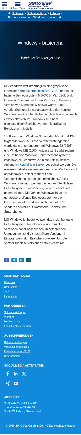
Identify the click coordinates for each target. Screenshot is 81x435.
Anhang (55, 13)
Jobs (7, 291)
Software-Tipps (37, 13)
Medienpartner (12, 321)
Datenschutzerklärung (62, 425)
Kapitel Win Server (32, 164)
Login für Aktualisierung (17, 326)
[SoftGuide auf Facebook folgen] (7, 373)
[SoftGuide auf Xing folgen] (7, 383)
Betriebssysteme (19, 17)
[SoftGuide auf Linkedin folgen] (16, 373)
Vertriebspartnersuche (16, 346)
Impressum (10, 296)
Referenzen (10, 287)
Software (17, 13)
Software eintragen (15, 312)
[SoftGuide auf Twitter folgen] (24, 373)
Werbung (9, 316)
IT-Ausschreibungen (15, 342)
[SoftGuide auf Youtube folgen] (16, 383)
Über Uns (9, 282)
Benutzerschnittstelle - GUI (39, 91)
